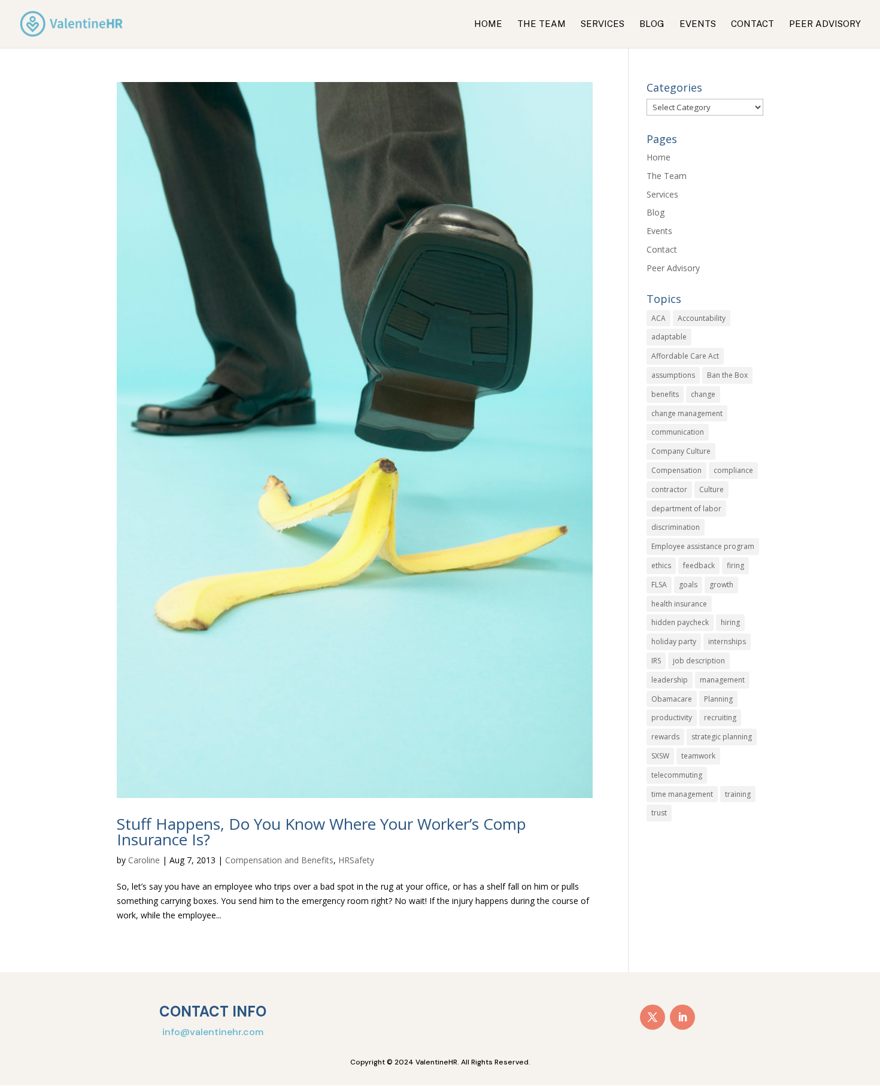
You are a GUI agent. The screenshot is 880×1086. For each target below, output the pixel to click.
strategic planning (721, 737)
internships (727, 641)
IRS (656, 661)
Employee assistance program (702, 546)
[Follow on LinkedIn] (682, 1017)
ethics (661, 565)
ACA (658, 318)
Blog (651, 24)
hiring (730, 622)
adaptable (669, 337)
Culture (711, 489)
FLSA (659, 585)
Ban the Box (727, 375)
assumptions (673, 375)
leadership (669, 680)
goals (688, 585)
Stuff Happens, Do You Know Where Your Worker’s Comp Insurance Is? (321, 831)
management (722, 680)
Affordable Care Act (685, 356)
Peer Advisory (825, 24)
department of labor (686, 508)
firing (735, 565)
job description (699, 661)
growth (721, 585)
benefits (665, 394)
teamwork (698, 756)
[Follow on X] (652, 1017)
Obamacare (671, 699)
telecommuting (676, 775)
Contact (752, 24)
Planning (718, 699)
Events (697, 24)
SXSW (660, 756)
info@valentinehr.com (212, 1032)
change (703, 394)
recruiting (720, 717)
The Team (541, 24)
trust (659, 813)
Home (488, 24)
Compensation (676, 470)
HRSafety (356, 860)
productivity (671, 717)
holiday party (673, 641)
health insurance (679, 604)
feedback (699, 565)
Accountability (702, 318)
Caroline (144, 860)
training (738, 794)
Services (602, 24)
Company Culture (681, 451)
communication (677, 432)
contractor (669, 489)
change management (687, 413)
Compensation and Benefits (279, 860)
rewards (665, 737)
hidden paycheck (680, 622)
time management (682, 794)
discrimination (675, 527)
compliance (733, 470)
